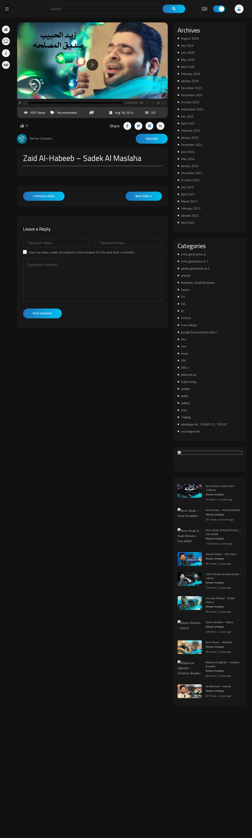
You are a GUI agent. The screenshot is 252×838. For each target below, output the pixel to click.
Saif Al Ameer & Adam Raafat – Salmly (224, 576)
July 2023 (187, 187)
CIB (183, 304)
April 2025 (188, 123)
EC (182, 311)
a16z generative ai (193, 254)
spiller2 (185, 403)
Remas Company (215, 494)
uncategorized (190, 431)
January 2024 (190, 166)
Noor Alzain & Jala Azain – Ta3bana (221, 487)
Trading (186, 417)
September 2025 (192, 109)
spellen (185, 389)
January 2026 (190, 81)
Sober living (188, 382)
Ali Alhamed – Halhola (218, 686)
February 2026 (190, 74)
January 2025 (190, 137)
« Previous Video (44, 196)
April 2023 (188, 194)
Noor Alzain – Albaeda (219, 642)
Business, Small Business (197, 282)
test (184, 410)
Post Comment (42, 313)
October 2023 (190, 180)
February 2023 (190, 208)
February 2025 (190, 130)
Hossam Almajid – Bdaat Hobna (220, 600)
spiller (184, 396)
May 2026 (188, 60)
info (183, 339)
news (184, 353)
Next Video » (143, 196)
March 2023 (189, 201)
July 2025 (187, 116)
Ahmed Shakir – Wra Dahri (221, 554)
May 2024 (188, 159)
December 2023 (191, 173)
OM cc (185, 367)
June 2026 (188, 52)
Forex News (189, 325)
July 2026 (187, 45)
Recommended (67, 112)
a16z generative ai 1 (194, 261)
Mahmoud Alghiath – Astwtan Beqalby (223, 664)
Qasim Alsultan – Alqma (219, 622)
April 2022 (188, 222)
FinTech (186, 318)
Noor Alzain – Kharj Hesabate (223, 510)
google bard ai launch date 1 (199, 332)
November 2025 (192, 95)
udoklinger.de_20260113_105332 (204, 424)
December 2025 (191, 88)
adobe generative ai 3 (195, 268)
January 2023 (190, 215)
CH (183, 297)
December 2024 (191, 145)
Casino (185, 290)
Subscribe (151, 138)
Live (183, 346)
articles (186, 275)
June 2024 (188, 152)
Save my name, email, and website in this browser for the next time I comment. (82, 252)
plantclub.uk (188, 375)
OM (183, 360)
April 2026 (188, 67)
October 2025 (190, 102)
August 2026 (190, 38)
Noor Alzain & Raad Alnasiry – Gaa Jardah (223, 532)
